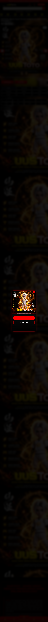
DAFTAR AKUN (24, 322)
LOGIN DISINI (24, 318)
